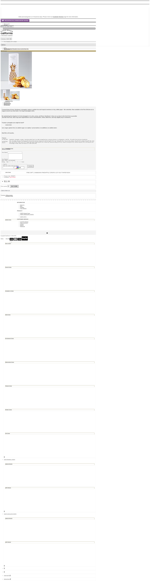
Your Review (5, 159)
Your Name (4, 152)
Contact (22, 224)
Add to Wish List (6, 190)
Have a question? (24, 223)
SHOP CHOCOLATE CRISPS (27, 214)
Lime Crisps (8, 172)
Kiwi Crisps (7, 314)
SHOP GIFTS (23, 216)
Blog (21, 206)
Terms (2, 238)
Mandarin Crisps (9, 101)
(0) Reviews (7, 105)
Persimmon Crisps (9, 338)
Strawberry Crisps (9, 291)
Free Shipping (23, 208)
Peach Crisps (8, 267)
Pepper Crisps (8, 409)
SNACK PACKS (8, 464)
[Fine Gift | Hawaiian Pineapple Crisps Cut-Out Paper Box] (16, 88)
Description (7, 102)
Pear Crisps (8, 243)
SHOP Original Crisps (25, 213)
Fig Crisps (7, 433)
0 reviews (3, 195)
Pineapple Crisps (9, 196)
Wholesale (22, 226)
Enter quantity (4, 186)
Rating (3, 161)
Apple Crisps (8, 219)
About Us (22, 205)
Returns (22, 225)
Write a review (9, 195)
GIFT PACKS (8, 487)
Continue (30, 166)
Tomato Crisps (8, 386)
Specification (7, 103)
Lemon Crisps (8, 124)
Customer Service (24, 221)
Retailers (22, 207)
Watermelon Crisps (9, 362)
